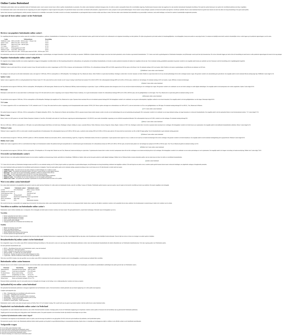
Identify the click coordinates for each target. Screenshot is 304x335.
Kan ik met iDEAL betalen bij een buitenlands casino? (15, 329)
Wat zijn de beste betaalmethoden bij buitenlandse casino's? (17, 330)
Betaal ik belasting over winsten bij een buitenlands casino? (17, 333)
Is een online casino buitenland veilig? (11, 328)
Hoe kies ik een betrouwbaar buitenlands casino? (14, 332)
